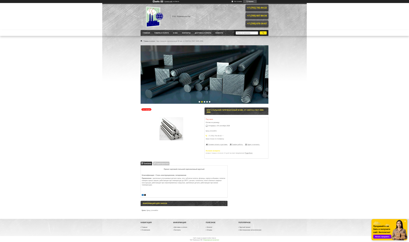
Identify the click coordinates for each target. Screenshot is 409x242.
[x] (145, 195)
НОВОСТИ (219, 33)
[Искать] (263, 33)
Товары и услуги (161, 33)
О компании (146, 230)
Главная (146, 33)
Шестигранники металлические (250, 230)
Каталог (209, 227)
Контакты (186, 33)
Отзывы (209, 230)
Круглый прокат (245, 227)
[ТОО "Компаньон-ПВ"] (154, 16)
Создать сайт (168, 1)
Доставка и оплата (203, 33)
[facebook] (143, 195)
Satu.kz (214, 238)
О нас (175, 33)
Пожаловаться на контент (211, 240)
